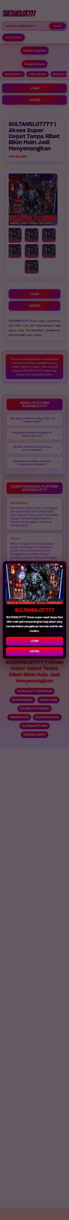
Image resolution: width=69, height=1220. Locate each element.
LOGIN (34, 640)
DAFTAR (34, 651)
